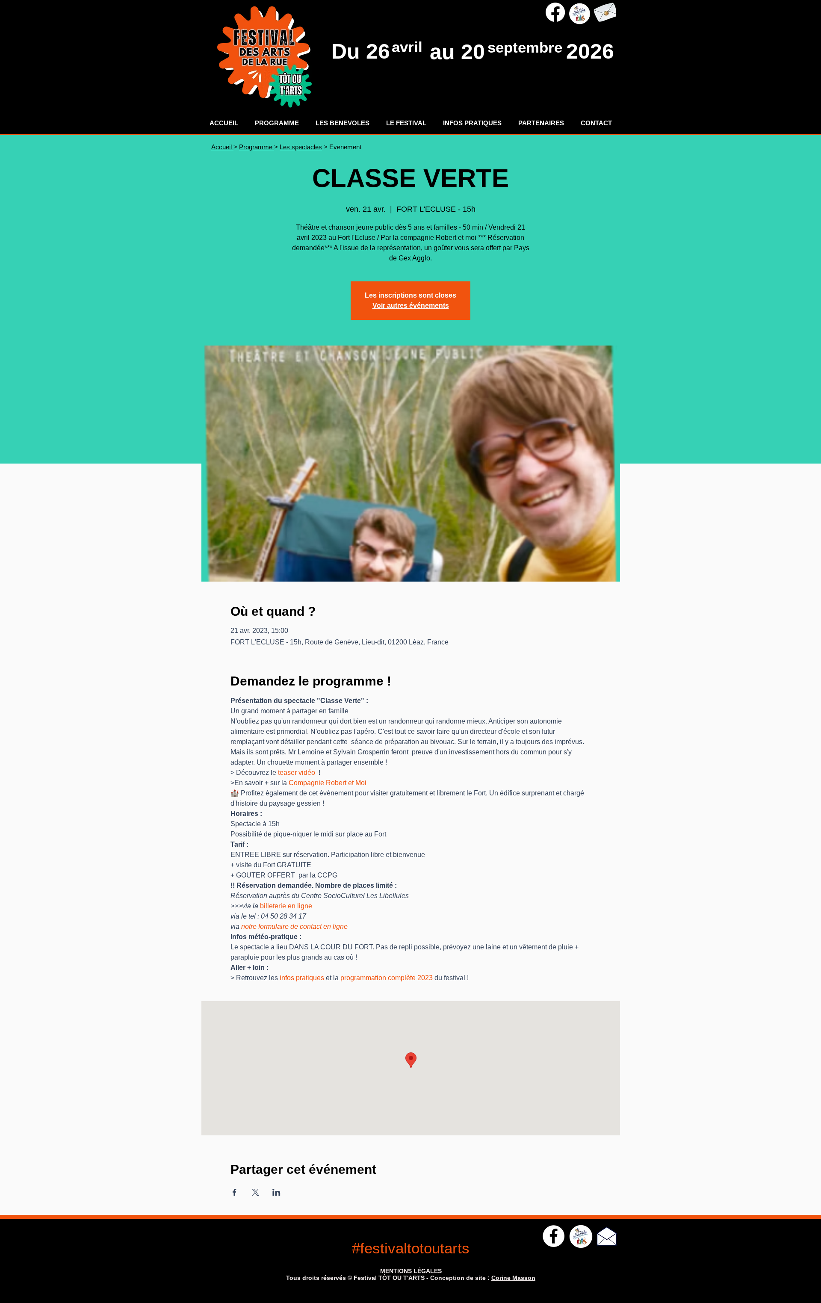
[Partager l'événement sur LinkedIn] (276, 1192)
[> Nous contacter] (604, 12)
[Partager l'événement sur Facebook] (234, 1192)
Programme (256, 147)
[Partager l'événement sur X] (255, 1192)
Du (348, 51)
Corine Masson (513, 1277)
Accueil (222, 147)
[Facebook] (555, 12)
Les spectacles (301, 147)
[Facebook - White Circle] (553, 1236)
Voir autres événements (410, 305)
